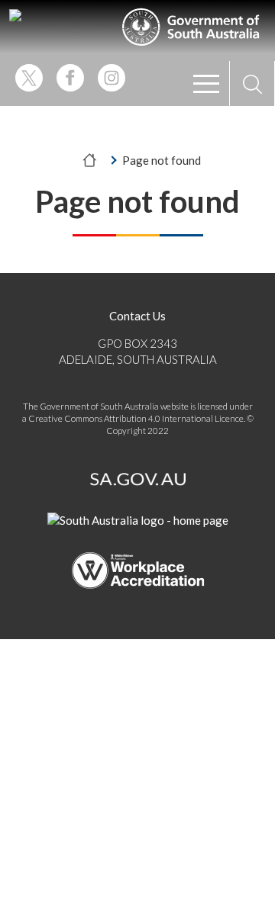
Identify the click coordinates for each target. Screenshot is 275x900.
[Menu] (206, 84)
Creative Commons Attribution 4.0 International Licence (136, 418)
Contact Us (137, 316)
